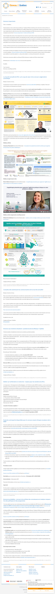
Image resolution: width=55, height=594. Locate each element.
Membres (30, 11)
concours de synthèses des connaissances (40, 530)
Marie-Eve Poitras (35, 284)
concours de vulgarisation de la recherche (26, 135)
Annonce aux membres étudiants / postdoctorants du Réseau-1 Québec (23, 328)
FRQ (33, 377)
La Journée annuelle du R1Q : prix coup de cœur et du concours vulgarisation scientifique (25, 77)
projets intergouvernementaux (32, 560)
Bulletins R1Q (19, 569)
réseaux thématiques (47, 71)
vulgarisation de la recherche (11, 285)
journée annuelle (35, 324)
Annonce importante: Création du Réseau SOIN (24, 32)
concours (22, 71)
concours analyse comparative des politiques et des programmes (30, 507)
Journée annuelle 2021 (31, 84)
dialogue (31, 377)
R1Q (32, 71)
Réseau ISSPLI (39, 560)
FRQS (25, 71)
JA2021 (30, 284)
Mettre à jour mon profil (48, 3)
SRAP (42, 560)
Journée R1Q (13, 284)
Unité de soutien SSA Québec (36, 414)
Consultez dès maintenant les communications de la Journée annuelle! (23, 289)
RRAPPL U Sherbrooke (33, 573)
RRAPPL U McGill (32, 570)
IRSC (26, 560)
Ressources (16, 414)
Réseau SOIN (35, 71)
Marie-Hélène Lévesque (42, 284)
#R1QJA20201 (6, 321)
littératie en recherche (28, 414)
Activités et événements (37, 11)
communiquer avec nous (15, 60)
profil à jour (26, 473)
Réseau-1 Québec (40, 71)
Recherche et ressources (24, 11)
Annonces (12, 71)
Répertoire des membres (21, 570)
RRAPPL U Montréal (33, 572)
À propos (5, 11)
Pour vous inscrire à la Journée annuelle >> (12, 309)
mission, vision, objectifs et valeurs (39, 454)
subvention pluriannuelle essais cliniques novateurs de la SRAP (24, 428)
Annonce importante (9, 21)
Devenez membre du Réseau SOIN (19, 52)
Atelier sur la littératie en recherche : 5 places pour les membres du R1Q (23, 381)
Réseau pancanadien (18, 11)
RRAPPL (32, 456)
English (42, 3)
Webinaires (18, 572)
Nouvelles (43, 11)
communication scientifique (22, 377)
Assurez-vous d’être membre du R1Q (11, 473)
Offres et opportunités (49, 11)
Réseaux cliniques (12, 11)
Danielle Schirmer (11, 72)
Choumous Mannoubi (22, 284)
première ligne (29, 71)
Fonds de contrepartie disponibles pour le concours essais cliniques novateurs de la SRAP (26, 420)
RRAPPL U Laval (32, 569)
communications (24, 324)
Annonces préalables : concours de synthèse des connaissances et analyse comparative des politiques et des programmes (27, 500)
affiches (20, 324)
